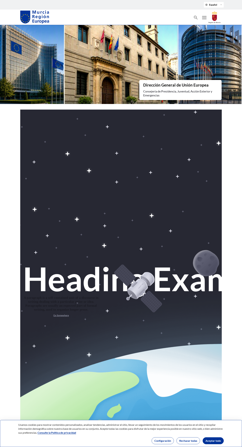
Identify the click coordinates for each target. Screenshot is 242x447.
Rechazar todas (188, 440)
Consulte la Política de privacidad (57, 432)
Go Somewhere (61, 315)
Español (213, 4)
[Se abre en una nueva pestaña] (214, 16)
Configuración (162, 440)
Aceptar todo (213, 440)
